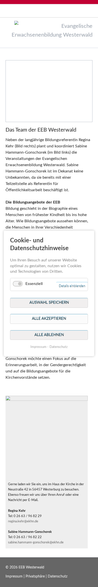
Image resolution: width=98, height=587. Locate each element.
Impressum (14, 576)
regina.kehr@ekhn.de (23, 521)
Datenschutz (57, 576)
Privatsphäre (35, 576)
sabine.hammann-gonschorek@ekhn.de (36, 542)
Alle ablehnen (49, 335)
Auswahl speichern (49, 303)
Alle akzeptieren (49, 319)
